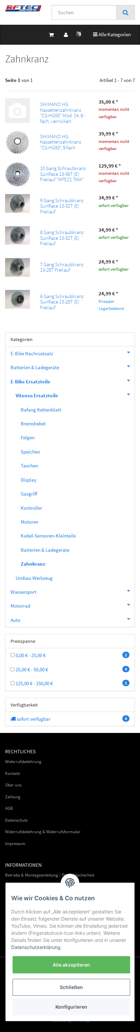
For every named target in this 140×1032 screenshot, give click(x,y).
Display (28, 480)
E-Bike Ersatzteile (30, 381)
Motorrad (20, 606)
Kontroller (31, 508)
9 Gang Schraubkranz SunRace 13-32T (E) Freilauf (62, 206)
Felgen (28, 437)
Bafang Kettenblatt (41, 409)
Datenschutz (16, 820)
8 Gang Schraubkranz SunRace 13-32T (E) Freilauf (62, 238)
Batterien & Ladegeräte (35, 367)
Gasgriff (29, 493)
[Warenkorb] (51, 35)
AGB (9, 808)
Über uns (13, 785)
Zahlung (12, 797)
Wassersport (23, 592)
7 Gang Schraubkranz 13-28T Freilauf (62, 267)
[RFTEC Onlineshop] (23, 8)
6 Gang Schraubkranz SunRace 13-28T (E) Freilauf (62, 302)
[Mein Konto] (66, 35)
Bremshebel (33, 423)
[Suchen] (125, 12)
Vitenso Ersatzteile (37, 395)
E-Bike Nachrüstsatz (32, 353)
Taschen (29, 465)
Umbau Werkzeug (34, 578)
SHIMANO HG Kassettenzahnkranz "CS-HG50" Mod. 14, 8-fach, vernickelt (62, 112)
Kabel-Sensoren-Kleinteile (48, 535)
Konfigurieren (71, 1007)
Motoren (29, 522)
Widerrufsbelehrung (23, 761)
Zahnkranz (33, 564)
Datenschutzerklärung (35, 947)
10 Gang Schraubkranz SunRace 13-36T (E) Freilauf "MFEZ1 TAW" (63, 174)
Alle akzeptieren (71, 965)
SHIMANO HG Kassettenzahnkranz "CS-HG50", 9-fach (60, 142)
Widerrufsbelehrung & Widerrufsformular (43, 832)
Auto (15, 620)
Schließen (71, 987)
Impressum (15, 843)
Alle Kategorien (112, 34)
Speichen (30, 451)
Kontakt (12, 773)
